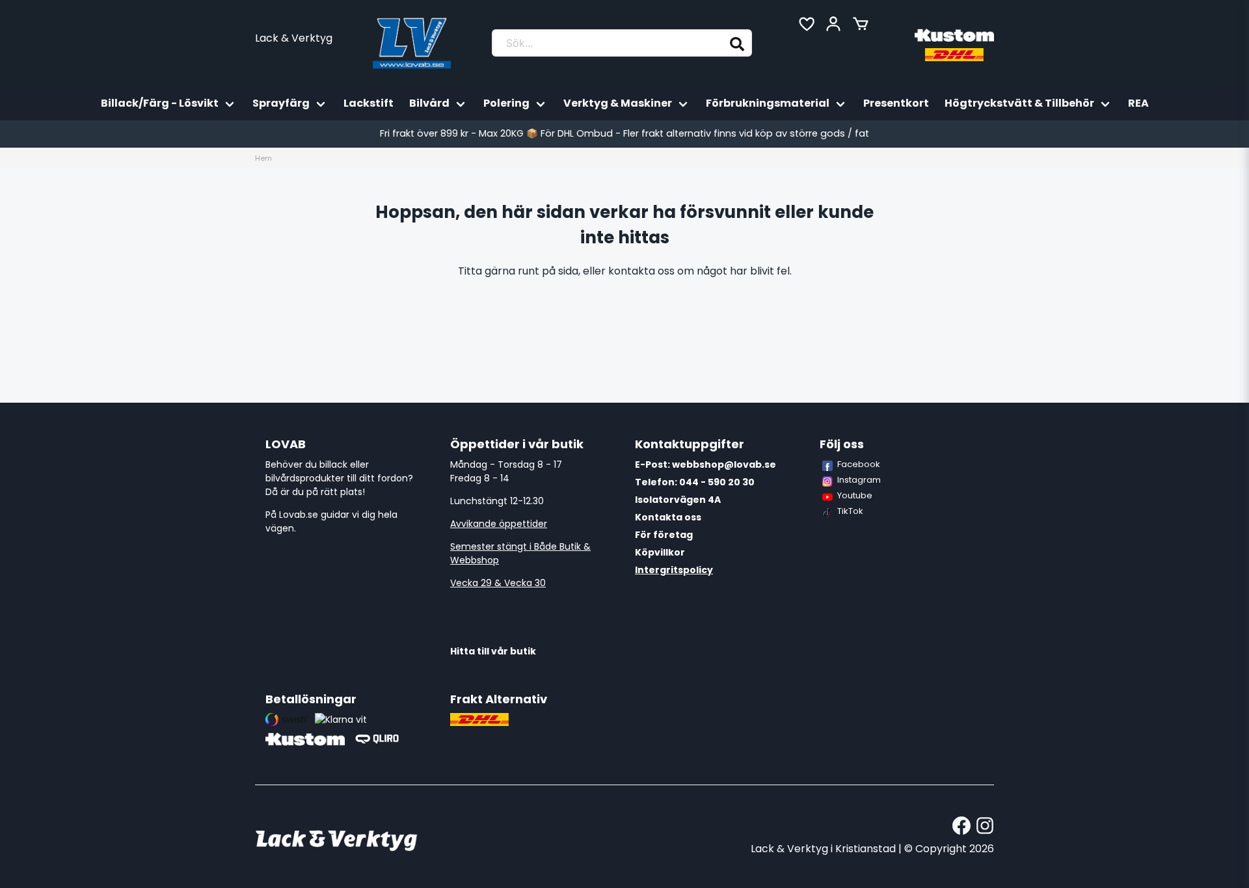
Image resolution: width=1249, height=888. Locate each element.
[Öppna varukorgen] (860, 24)
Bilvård (429, 103)
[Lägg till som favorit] (806, 24)
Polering (506, 103)
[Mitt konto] (833, 24)
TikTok (850, 511)
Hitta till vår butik (493, 651)
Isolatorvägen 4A (678, 499)
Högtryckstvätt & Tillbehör (1019, 103)
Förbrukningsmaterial (767, 103)
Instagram (859, 480)
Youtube (854, 495)
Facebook (858, 464)
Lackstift (368, 103)
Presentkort (896, 103)
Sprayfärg (281, 103)
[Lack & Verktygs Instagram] (985, 825)
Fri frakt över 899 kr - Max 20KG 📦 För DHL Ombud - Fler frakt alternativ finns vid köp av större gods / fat (624, 133)
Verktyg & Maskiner (617, 103)
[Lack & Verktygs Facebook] (961, 825)
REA (1138, 103)
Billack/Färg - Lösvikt (160, 103)
